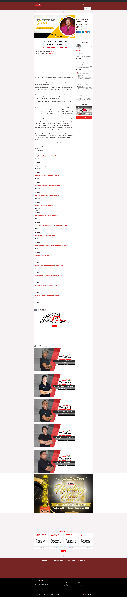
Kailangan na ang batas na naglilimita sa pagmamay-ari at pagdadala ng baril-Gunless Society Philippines (52, 345)
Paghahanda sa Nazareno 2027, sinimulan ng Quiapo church (45, 235)
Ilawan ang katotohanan (80, 61)
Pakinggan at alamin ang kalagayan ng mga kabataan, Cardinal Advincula (47, 195)
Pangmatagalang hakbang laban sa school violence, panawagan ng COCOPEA (48, 155)
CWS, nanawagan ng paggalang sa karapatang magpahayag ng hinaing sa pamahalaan (49, 335)
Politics (62, 7)
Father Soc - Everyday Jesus (80, 19)
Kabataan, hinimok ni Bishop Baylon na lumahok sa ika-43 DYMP (46, 285)
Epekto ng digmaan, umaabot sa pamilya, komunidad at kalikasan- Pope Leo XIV (48, 185)
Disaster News (78, 7)
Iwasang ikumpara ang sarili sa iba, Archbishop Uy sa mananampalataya (47, 325)
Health (58, 7)
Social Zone (72, 7)
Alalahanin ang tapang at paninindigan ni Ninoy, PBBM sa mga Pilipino (46, 215)
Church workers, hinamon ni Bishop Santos (42, 255)
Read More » (37, 162)
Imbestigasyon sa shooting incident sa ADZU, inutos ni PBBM (45, 384)
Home (38, 7)
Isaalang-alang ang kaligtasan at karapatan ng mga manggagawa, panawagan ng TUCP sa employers (52, 245)
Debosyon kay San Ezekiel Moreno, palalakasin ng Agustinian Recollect (47, 295)
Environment (53, 7)
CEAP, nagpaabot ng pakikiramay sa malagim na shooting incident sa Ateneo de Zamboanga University (52, 394)
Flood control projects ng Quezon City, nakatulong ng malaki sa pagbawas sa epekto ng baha (50, 365)
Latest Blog (86, 19)
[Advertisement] (54, 65)
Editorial (67, 7)
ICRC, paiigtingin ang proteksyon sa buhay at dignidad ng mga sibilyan (47, 175)
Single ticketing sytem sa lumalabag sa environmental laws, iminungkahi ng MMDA (49, 265)
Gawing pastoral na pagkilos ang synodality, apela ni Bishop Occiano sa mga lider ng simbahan (51, 225)
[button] (77, 32)
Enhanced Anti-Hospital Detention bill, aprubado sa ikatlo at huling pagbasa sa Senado (49, 355)
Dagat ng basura (79, 72)
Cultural (42, 7)
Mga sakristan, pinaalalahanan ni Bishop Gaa (42, 165)
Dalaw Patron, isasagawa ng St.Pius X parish (42, 375)
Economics (47, 7)
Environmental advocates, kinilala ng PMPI (42, 315)
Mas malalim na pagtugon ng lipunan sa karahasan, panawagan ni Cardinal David (48, 275)
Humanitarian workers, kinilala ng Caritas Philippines (44, 205)
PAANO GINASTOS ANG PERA (81, 93)
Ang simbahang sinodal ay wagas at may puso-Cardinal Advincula (46, 305)
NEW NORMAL (78, 50)
